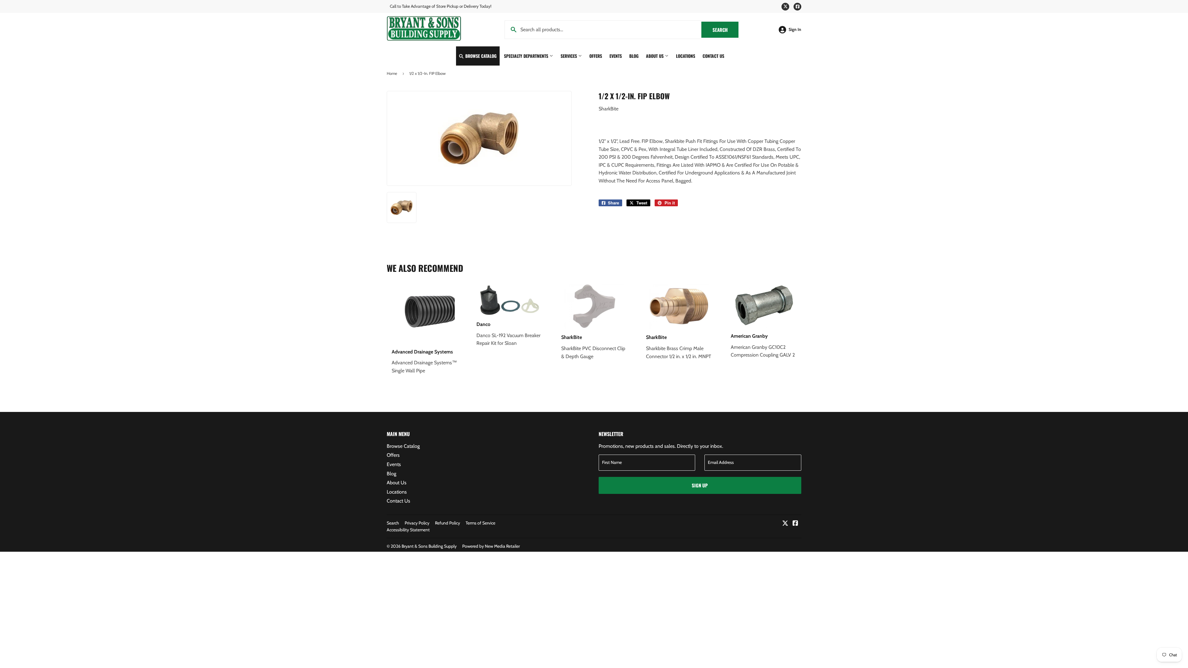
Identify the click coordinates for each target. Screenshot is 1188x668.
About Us (655, 56)
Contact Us (713, 56)
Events (615, 56)
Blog (634, 56)
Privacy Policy (417, 522)
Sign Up (700, 485)
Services (569, 56)
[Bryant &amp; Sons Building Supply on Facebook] (795, 524)
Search (725, 29)
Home (392, 73)
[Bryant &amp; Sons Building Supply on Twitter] (785, 524)
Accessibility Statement (408, 529)
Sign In (795, 29)
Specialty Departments (526, 56)
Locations (685, 56)
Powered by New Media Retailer (491, 546)
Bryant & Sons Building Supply (429, 546)
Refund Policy (447, 522)
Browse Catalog (480, 56)
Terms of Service (480, 522)
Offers (595, 56)
